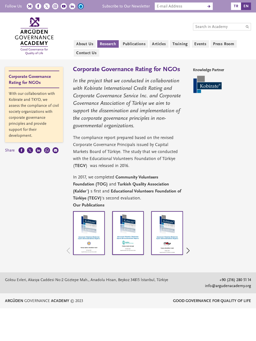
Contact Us (86, 53)
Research (108, 44)
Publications (134, 44)
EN (246, 6)
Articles (159, 44)
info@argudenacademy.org (228, 286)
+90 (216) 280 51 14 (235, 280)
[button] (190, 251)
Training (180, 44)
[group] (89, 234)
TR (236, 6)
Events (200, 44)
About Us (84, 44)
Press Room (223, 44)
